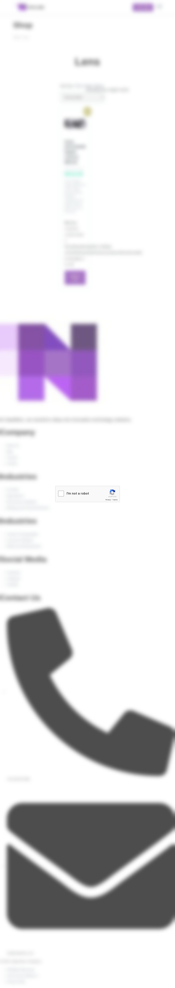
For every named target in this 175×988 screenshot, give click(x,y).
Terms (115, 500)
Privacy (108, 500)
